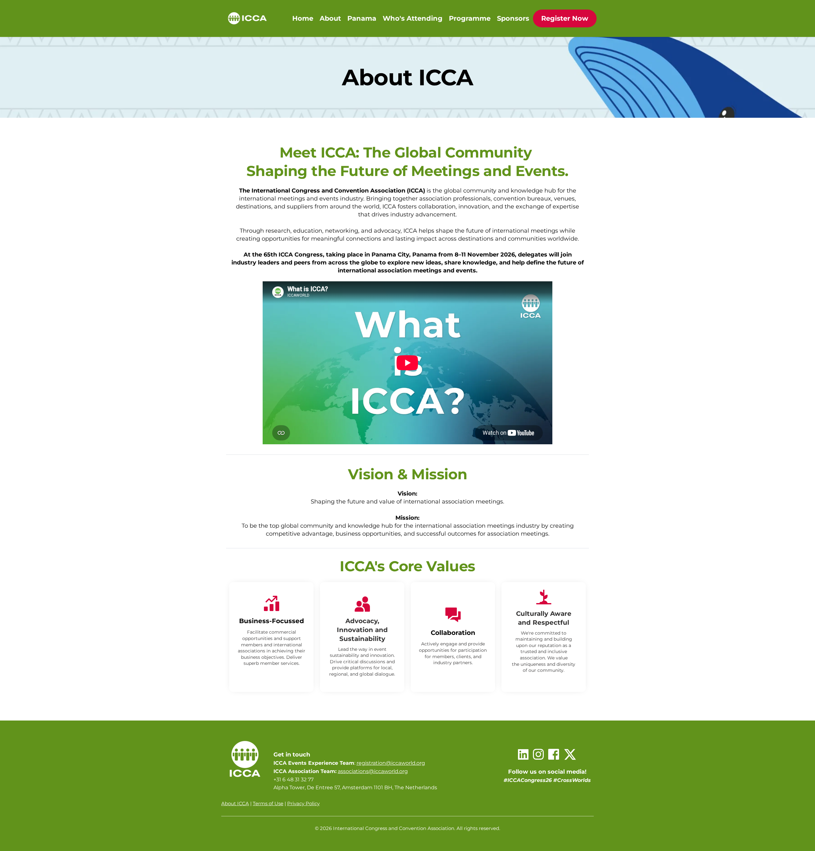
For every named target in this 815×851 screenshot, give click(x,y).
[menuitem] (303, 18)
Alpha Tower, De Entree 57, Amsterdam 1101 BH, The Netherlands (355, 787)
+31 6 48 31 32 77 (293, 780)
